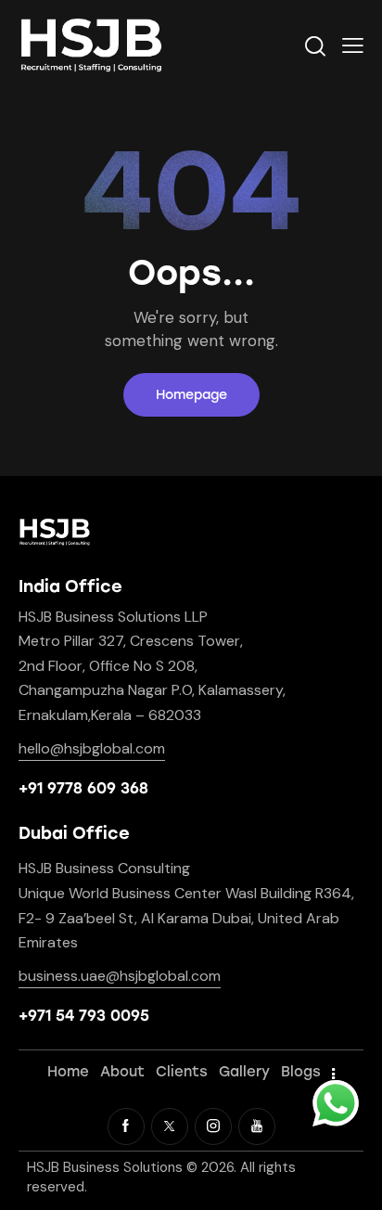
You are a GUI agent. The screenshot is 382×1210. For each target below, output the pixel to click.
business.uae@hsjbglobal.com (120, 975)
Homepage (191, 395)
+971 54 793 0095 (84, 1015)
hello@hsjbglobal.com (92, 748)
